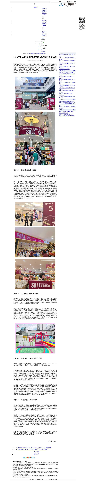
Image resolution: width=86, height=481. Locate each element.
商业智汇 (44, 34)
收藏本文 (36, 451)
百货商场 (44, 11)
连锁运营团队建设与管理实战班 (66, 115)
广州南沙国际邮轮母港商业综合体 (67, 102)
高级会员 (44, 32)
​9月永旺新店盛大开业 (64, 69)
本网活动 (44, 31)
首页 (43, 38)
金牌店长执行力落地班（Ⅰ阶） (66, 114)
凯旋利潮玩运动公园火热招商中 (66, 101)
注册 (71, 1)
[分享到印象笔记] (34, 457)
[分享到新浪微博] (28, 457)
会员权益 (74, 1)
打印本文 (36, 454)
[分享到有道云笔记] (32, 457)
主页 (29, 53)
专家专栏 (44, 22)
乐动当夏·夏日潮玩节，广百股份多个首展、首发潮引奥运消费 (32, 449)
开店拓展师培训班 (63, 113)
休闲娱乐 (44, 14)
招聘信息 (44, 35)
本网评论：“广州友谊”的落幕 (66, 72)
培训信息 (62, 109)
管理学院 (44, 20)
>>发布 (73, 99)
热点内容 (62, 70)
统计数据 (44, 23)
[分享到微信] (26, 457)
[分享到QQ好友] (30, 457)
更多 (74, 70)
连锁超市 (44, 10)
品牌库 (44, 25)
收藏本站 (43, 39)
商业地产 (36, 7)
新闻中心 (33, 53)
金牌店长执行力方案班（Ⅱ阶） (66, 111)
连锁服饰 (44, 8)
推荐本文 (36, 453)
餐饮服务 (44, 13)
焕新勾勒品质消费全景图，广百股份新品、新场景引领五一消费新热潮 (34, 447)
